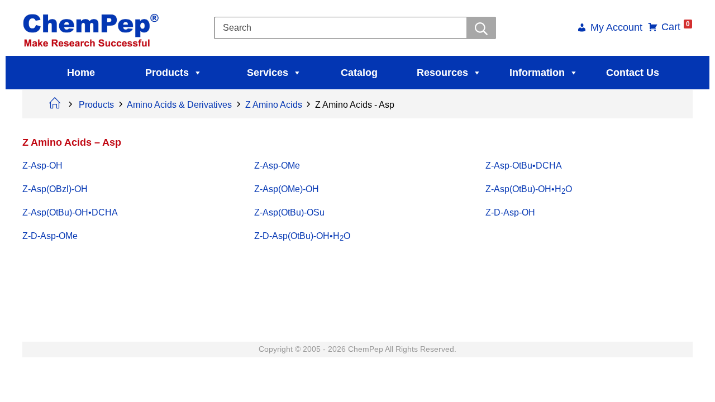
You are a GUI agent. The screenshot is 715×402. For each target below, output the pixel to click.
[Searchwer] (481, 28)
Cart (675, 26)
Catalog (359, 72)
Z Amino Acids (273, 104)
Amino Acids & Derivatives (179, 104)
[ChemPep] (93, 27)
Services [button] (267, 72)
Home (81, 72)
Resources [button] (442, 72)
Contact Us (632, 72)
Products (167, 72)
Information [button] (537, 72)
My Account (616, 28)
